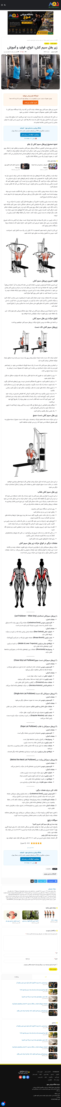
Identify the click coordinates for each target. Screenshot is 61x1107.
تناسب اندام (35, 1074)
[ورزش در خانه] (49, 914)
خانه (55, 40)
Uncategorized (56, 1072)
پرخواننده (16, 977)
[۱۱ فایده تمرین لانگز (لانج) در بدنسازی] (30, 915)
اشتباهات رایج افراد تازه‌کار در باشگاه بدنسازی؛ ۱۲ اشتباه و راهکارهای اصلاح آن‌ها (29, 1004)
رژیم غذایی (57, 1077)
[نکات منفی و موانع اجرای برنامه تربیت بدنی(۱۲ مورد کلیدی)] (53, 999)
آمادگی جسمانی (48, 1072)
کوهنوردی (50, 1080)
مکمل (46, 1077)
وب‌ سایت (27, 959)
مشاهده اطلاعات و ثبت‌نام (30, 135)
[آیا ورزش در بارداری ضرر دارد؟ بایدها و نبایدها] (53, 166)
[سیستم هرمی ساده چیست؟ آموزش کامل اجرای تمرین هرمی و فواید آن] (53, 985)
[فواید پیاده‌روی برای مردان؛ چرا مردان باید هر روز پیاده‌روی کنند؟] (53, 992)
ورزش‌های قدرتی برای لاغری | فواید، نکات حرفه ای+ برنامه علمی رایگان (32, 1011)
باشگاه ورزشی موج (30, 847)
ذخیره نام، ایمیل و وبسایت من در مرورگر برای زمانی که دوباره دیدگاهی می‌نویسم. (40, 965)
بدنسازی (52, 40)
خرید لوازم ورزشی (30, 102)
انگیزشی (57, 1074)
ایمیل (55, 959)
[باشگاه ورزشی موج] (54, 5)
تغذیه (40, 1074)
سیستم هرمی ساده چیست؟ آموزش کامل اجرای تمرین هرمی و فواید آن (31, 983)
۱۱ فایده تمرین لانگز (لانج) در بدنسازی (30, 921)
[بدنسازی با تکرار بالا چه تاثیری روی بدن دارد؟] (25, 166)
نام (56, 953)
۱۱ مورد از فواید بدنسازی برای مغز (13, 921)
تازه (46, 977)
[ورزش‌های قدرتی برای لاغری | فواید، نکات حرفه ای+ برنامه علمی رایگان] (53, 1013)
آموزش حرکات (46, 40)
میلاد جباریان (53, 52)
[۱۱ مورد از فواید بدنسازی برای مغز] (12, 914)
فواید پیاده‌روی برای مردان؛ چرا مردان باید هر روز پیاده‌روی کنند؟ (33, 990)
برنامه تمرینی (46, 1074)
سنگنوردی (51, 1077)
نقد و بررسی (40, 1077)
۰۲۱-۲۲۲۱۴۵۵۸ (28, 138)
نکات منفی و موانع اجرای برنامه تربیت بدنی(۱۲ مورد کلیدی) (34, 997)
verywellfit (48, 869)
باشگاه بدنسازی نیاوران (49, 874)
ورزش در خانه (54, 920)
